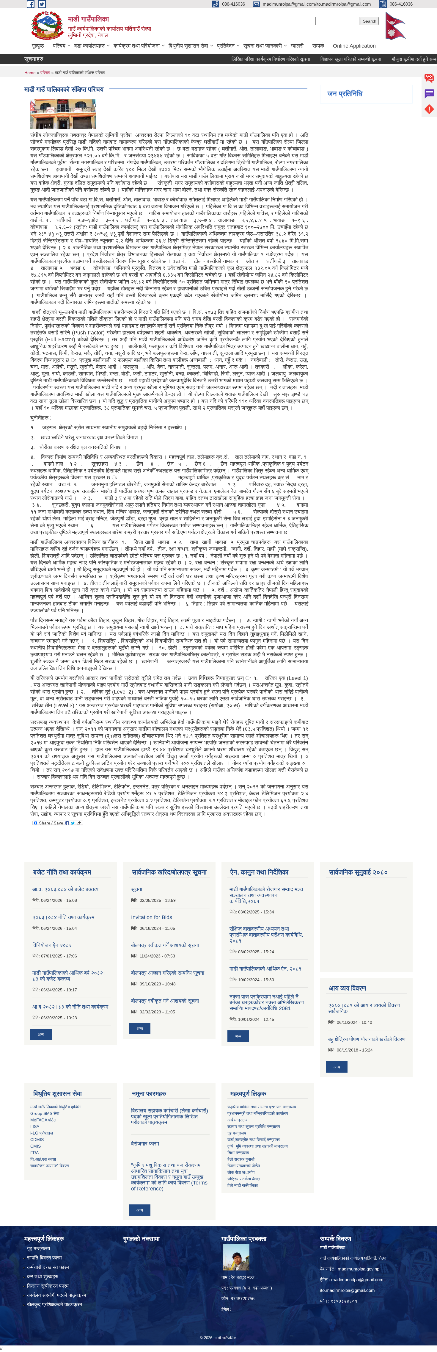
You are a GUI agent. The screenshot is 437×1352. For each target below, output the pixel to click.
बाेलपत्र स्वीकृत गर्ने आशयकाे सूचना (165, 1001)
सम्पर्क (318, 46)
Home (30, 72)
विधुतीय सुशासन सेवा (188, 46)
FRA (34, 1152)
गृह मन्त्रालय (38, 1248)
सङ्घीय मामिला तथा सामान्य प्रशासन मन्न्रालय (261, 1106)
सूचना (136, 889)
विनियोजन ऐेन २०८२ (52, 945)
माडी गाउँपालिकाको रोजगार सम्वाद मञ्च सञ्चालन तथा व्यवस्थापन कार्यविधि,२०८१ (266, 895)
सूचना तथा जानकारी (262, 46)
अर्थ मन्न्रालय (237, 1120)
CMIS (35, 1146)
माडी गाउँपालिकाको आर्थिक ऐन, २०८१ (265, 969)
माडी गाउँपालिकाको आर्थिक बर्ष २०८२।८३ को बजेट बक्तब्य (69, 976)
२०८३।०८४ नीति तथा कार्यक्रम (63, 917)
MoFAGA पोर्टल (43, 1120)
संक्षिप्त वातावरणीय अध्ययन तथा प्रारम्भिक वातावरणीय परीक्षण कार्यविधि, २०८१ (266, 935)
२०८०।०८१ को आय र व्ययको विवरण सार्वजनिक (364, 1008)
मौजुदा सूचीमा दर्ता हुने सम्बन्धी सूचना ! (403, 59)
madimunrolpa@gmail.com (357, 1279)
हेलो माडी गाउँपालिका (243, 1185)
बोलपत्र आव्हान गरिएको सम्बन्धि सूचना (167, 973)
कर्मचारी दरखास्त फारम (48, 1267)
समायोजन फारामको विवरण (49, 1165)
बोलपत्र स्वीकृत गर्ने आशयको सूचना (165, 945)
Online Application (354, 46)
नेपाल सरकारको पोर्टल (243, 1165)
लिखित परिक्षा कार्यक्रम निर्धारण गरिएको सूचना (250, 59)
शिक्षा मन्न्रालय (238, 1152)
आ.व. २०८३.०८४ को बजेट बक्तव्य (65, 889)
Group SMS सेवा (44, 1113)
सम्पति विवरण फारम (44, 1258)
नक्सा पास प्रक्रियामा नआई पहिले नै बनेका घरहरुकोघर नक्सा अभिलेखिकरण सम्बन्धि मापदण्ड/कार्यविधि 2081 (266, 1003)
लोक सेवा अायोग (240, 1172)
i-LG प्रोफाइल (41, 1133)
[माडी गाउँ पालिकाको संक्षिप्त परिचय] (63, 113)
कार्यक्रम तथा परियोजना (137, 46)
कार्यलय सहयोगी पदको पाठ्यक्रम (56, 1295)
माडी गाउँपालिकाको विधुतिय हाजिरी (55, 1106)
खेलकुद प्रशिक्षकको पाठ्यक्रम (54, 1304)
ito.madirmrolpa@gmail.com (347, 1290)
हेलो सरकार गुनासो (240, 1159)
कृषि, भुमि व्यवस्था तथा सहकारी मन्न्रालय (257, 1146)
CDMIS (37, 1139)
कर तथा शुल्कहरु (42, 1276)
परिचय (59, 46)
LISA (34, 1126)
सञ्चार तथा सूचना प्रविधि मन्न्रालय (253, 1126)
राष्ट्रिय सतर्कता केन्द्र (243, 1178)
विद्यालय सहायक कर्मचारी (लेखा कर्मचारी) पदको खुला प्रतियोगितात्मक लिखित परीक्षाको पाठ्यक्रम (169, 1117)
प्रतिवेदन (226, 46)
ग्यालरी (297, 46)
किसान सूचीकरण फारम (48, 1286)
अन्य (41, 1034)
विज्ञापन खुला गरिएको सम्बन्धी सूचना (330, 59)
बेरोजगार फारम (145, 1144)
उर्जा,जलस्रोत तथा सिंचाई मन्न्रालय (253, 1139)
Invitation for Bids (151, 917)
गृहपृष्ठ (38, 46)
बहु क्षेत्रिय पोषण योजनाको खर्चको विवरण (366, 1039)
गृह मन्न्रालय (236, 1133)
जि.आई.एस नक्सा (43, 1159)
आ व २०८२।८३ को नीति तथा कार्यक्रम (70, 1007)
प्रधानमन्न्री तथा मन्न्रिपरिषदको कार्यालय (257, 1113)
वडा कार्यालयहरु (89, 46)
